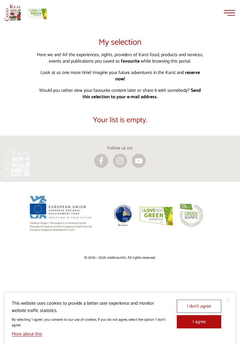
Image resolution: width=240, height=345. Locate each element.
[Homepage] (13, 13)
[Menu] (229, 13)
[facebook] (101, 161)
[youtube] (139, 161)
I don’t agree (199, 306)
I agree (199, 322)
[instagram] (120, 161)
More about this (27, 334)
